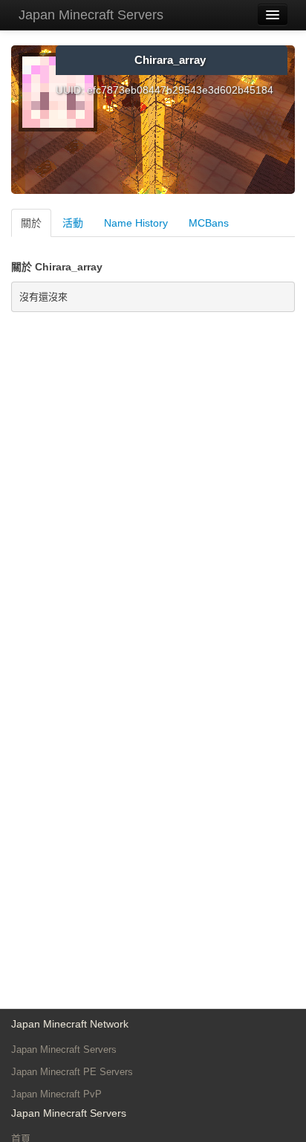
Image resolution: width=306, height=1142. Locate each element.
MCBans (209, 223)
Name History (136, 223)
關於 (31, 223)
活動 (72, 223)
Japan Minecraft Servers (91, 14)
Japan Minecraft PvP (56, 1094)
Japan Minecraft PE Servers (72, 1071)
